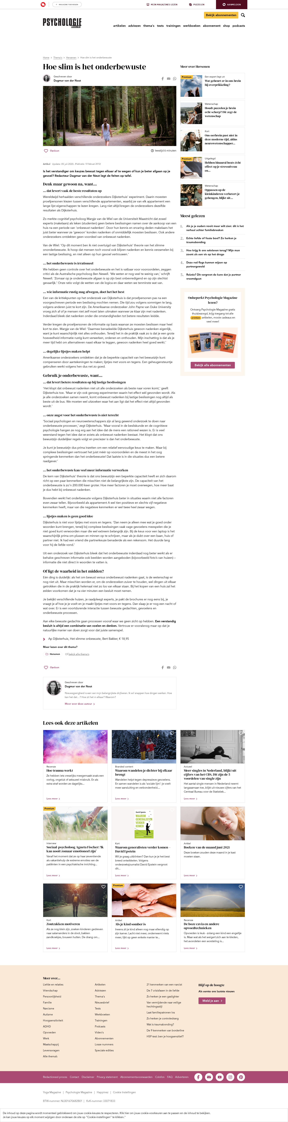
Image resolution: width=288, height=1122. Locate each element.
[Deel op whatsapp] (174, 78)
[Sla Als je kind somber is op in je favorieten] (172, 887)
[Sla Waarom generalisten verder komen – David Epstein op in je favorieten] (172, 810)
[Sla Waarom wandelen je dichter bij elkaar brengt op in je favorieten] (172, 733)
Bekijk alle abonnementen (213, 365)
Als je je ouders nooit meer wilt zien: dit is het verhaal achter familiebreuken (215, 228)
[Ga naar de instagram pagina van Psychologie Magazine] (230, 1077)
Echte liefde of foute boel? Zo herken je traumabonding (211, 240)
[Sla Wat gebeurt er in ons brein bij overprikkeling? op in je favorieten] (198, 78)
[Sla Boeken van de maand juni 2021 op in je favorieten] (241, 810)
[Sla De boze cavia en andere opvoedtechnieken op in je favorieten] (241, 887)
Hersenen (71, 57)
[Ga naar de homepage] (62, 23)
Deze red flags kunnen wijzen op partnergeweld (206, 264)
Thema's (57, 57)
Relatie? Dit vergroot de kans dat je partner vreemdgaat (213, 276)
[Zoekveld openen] (243, 15)
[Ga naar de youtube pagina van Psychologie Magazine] (220, 1077)
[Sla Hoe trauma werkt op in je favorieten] (103, 733)
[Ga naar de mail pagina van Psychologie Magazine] (209, 1077)
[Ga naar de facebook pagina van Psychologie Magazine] (198, 1077)
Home (46, 57)
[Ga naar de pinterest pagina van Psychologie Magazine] (241, 1077)
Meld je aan (210, 1001)
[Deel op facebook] (162, 78)
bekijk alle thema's (79, 654)
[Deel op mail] (168, 78)
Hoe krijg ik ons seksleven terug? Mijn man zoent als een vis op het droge (213, 252)
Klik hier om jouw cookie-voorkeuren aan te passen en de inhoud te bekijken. (165, 1113)
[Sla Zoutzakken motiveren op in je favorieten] (103, 887)
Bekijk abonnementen (221, 15)
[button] (231, 4)
